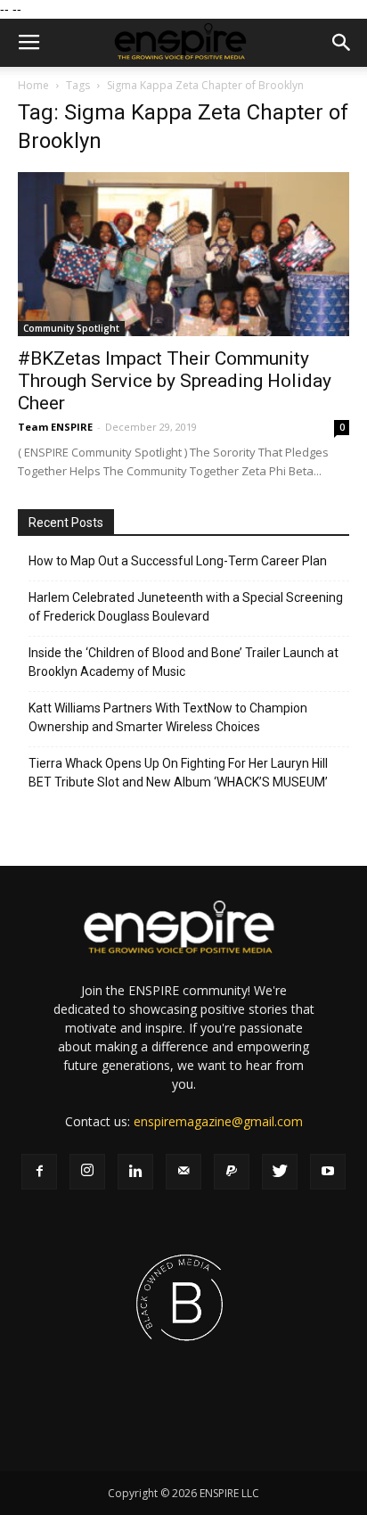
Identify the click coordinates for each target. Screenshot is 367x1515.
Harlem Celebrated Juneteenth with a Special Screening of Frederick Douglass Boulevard (186, 606)
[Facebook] (39, 1172)
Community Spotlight (71, 328)
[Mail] (183, 1172)
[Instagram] (87, 1172)
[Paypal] (231, 1172)
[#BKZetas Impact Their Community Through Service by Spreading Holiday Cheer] (183, 254)
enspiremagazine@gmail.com (218, 1121)
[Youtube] (328, 1172)
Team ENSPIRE (55, 426)
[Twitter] (280, 1172)
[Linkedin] (135, 1172)
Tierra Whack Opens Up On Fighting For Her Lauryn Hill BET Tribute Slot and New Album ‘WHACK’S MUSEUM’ (178, 772)
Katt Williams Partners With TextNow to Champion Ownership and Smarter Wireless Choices (168, 717)
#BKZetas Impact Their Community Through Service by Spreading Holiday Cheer (174, 381)
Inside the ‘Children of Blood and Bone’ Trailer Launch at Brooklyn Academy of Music (183, 662)
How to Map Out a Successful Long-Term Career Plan (178, 561)
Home (33, 85)
